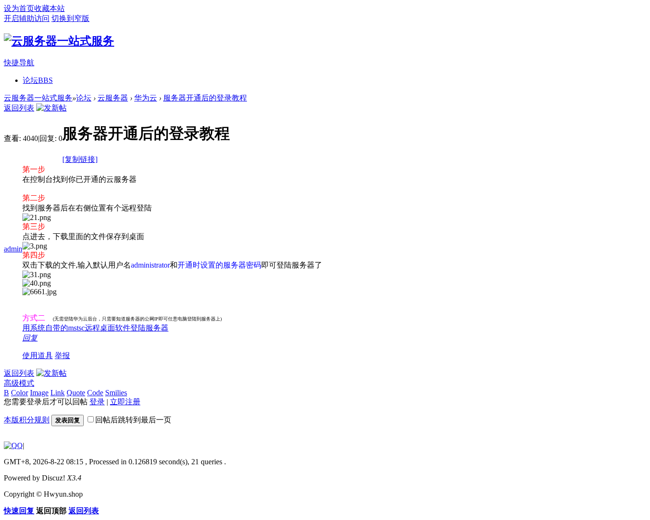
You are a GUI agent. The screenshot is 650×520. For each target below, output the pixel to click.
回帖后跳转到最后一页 (133, 420)
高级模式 (19, 383)
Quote (76, 393)
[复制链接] (80, 159)
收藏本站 (49, 8)
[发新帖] (51, 108)
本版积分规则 (26, 420)
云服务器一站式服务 (38, 98)
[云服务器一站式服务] (59, 41)
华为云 (145, 98)
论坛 (38, 80)
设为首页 (19, 8)
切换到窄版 (70, 18)
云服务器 (113, 98)
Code (95, 393)
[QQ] (13, 445)
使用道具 (37, 355)
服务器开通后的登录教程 (205, 98)
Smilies (116, 393)
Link (57, 393)
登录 (97, 402)
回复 (30, 338)
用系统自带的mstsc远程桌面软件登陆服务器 (95, 328)
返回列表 (19, 108)
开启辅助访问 (26, 18)
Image (39, 393)
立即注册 (125, 402)
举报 (62, 355)
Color (19, 393)
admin (13, 249)
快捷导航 (19, 63)
